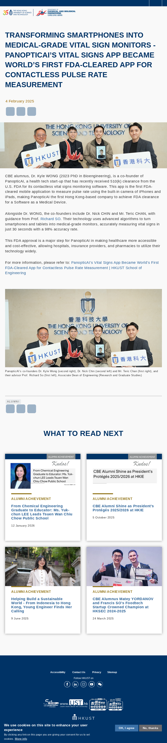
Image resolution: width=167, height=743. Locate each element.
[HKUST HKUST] (17, 12)
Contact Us (78, 672)
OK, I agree (126, 728)
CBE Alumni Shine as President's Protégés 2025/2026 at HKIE (123, 508)
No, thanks (150, 728)
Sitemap (112, 672)
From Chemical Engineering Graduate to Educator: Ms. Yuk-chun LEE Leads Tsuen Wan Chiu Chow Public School (42, 512)
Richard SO (51, 219)
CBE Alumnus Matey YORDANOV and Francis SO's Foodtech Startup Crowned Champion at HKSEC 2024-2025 (123, 605)
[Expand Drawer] (156, 3)
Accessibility (57, 672)
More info (21, 738)
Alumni (13, 401)
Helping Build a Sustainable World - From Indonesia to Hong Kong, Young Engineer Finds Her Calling (41, 605)
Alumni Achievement (31, 499)
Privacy (96, 672)
